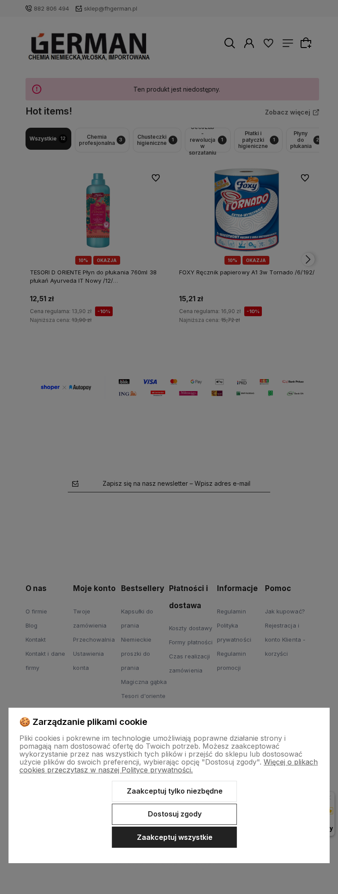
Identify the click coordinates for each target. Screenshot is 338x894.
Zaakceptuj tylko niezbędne (175, 791)
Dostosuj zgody (175, 813)
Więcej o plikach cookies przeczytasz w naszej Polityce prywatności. (168, 765)
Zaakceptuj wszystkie (175, 837)
